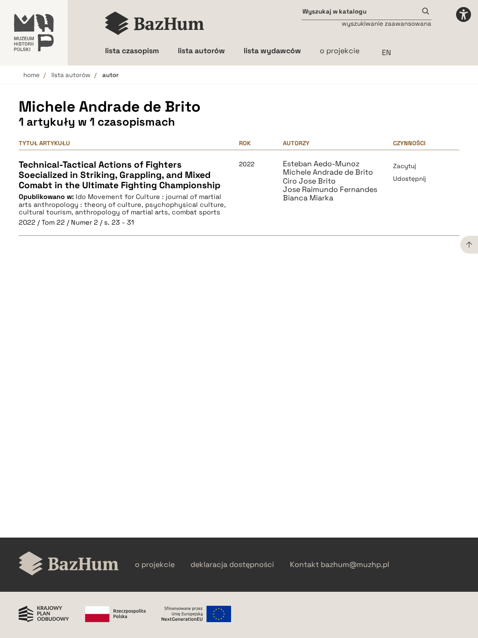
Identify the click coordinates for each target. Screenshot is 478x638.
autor (110, 75)
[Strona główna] (154, 23)
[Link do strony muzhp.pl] (34, 32)
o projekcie (339, 51)
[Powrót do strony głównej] (69, 564)
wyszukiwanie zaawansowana (386, 23)
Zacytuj (404, 166)
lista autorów (71, 75)
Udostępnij (409, 179)
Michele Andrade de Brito (328, 172)
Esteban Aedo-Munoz (321, 164)
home (31, 75)
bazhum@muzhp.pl (355, 564)
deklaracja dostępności (232, 564)
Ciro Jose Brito (309, 181)
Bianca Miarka (308, 198)
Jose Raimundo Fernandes (330, 189)
